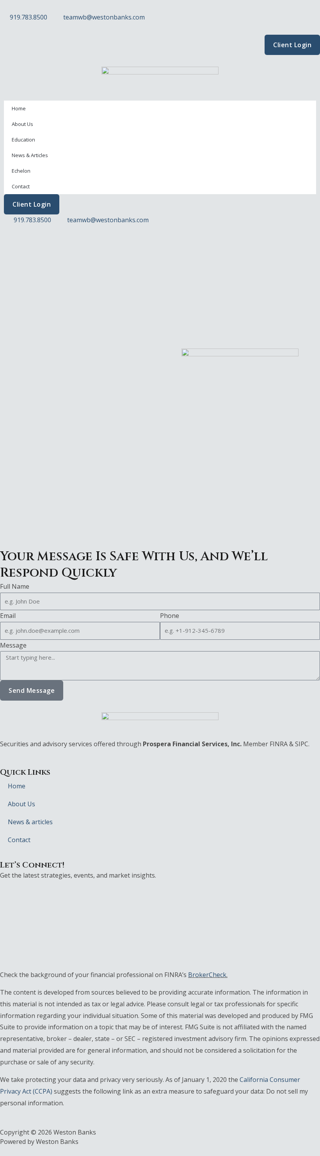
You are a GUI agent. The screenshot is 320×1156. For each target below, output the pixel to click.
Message (13, 645)
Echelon (21, 170)
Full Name (14, 586)
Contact (21, 186)
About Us (22, 123)
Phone (169, 615)
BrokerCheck (207, 974)
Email (8, 615)
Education (23, 139)
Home (19, 108)
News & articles (30, 822)
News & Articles (30, 155)
